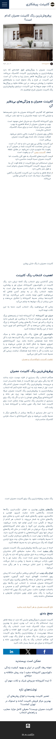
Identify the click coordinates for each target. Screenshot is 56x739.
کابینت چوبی (39, 152)
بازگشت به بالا (28, 734)
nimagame (46, 64)
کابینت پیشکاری (37, 4)
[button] (44, 651)
